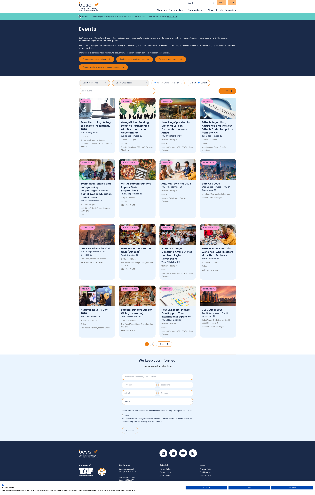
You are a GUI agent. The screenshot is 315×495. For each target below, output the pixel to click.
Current (204, 83)
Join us (221, 2)
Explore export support (168, 59)
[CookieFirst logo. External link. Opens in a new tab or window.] (3, 485)
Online (166, 83)
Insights (229, 10)
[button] (185, 10)
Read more (172, 16)
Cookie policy (165, 472)
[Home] (89, 6)
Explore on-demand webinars (132, 59)
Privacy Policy (147, 421)
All (158, 83)
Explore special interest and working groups (101, 67)
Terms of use (164, 475)
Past (194, 83)
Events (219, 10)
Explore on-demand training (94, 59)
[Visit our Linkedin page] (163, 453)
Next (162, 344)
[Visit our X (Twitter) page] (173, 453)
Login (232, 2)
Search (225, 91)
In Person (178, 83)
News (211, 10)
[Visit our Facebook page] (193, 453)
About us (162, 10)
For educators (176, 10)
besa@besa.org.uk (126, 469)
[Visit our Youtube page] (183, 453)
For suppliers (195, 10)
